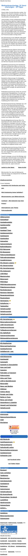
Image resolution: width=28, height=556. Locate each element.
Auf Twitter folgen (14, 463)
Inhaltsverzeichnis (6, 180)
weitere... (3, 508)
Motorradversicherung (8, 322)
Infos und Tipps (5, 378)
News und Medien (6, 386)
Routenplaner (5, 298)
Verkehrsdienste (6, 492)
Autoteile (3, 549)
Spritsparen (4, 301)
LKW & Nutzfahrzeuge (8, 381)
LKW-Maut (4, 273)
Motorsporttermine (7, 516)
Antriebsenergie (6, 356)
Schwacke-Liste (5, 455)
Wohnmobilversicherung (9, 338)
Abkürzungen (5, 217)
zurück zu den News (8, 167)
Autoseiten (4, 241)
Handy (19, 541)
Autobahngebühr (6, 222)
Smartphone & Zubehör (8, 402)
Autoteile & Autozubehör (9, 364)
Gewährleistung (6, 260)
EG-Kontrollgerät (6, 494)
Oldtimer (3, 389)
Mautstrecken (5, 276)
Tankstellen (4, 306)
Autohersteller (5, 225)
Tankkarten (4, 475)
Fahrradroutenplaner (7, 257)
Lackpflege (4, 500)
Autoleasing (4, 236)
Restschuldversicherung (9, 450)
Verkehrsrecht (5, 408)
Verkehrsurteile (5, 311)
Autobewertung (5, 453)
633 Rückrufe (5, 439)
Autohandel (4, 359)
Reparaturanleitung (7, 295)
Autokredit (3, 541)
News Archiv (22, 167)
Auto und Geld (5, 367)
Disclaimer (4, 422)
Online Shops (5, 392)
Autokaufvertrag (6, 349)
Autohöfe (3, 228)
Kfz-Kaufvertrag (5, 343)
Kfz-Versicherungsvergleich (17, 538)
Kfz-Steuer (11, 546)
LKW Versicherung (7, 325)
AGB (2, 420)
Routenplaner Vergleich (8, 497)
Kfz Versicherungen (7, 268)
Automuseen (4, 518)
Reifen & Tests (5, 397)
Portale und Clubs (6, 394)
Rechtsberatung (6, 290)
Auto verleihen (5, 473)
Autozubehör (12, 541)
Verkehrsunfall (5, 309)
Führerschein (5, 375)
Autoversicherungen (7, 335)
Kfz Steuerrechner (6, 265)
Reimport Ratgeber (7, 292)
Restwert (3, 470)
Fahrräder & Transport (8, 373)
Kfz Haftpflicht (5, 333)
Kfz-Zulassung (5, 271)
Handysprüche (5, 502)
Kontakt (20, 522)
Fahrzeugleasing (6, 445)
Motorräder (4, 383)
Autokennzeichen (6, 233)
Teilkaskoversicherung (8, 330)
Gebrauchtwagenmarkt (18, 543)
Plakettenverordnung (7, 287)
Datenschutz (12, 522)
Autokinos (4, 513)
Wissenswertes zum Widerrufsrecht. (12, 196)
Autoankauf (4, 219)
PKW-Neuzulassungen (8, 284)
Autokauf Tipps (5, 230)
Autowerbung (5, 505)
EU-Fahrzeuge (5, 249)
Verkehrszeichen (6, 314)
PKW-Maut (4, 282)
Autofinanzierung (6, 442)
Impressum (4, 414)
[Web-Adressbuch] (14, 429)
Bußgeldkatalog (5, 246)
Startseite (11, 551)
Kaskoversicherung (7, 327)
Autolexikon (4, 238)
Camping (3, 370)
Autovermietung (6, 244)
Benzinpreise (5, 478)
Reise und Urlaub (6, 400)
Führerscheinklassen (7, 255)
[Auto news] (8, 534)
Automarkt (4, 362)
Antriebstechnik (6, 481)
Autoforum (3, 554)
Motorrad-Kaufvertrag (8, 346)
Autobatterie (4, 483)
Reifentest (4, 486)
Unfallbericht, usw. (7, 351)
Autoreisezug (5, 489)
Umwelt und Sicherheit (8, 405)
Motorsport (4, 279)
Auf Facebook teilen (14, 459)
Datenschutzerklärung (8, 417)
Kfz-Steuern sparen (7, 263)
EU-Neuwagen (5, 252)
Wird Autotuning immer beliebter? (12, 192)
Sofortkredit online (7, 447)
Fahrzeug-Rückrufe (6, 436)
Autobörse (3, 546)
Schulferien (4, 303)
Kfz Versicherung (6, 319)
